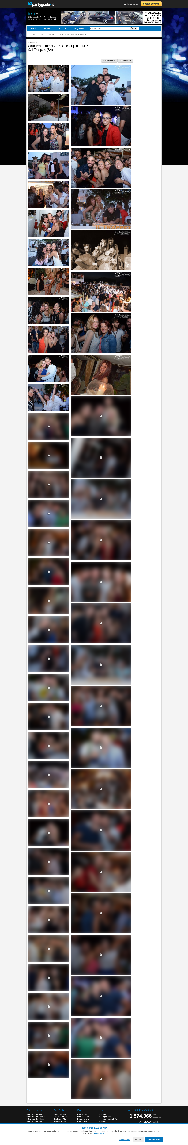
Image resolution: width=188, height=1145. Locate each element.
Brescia (53, 17)
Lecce (44, 19)
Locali (62, 28)
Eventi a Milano (83, 1119)
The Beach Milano (61, 1119)
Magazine (79, 28)
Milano (38, 19)
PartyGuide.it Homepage (41, 4)
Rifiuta (138, 1140)
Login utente (132, 4)
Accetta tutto (154, 1140)
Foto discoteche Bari (34, 1114)
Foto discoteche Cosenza (35, 1117)
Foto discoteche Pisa (34, 1121)
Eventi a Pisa (82, 1121)
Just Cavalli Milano (61, 1114)
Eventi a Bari (82, 1114)
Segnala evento (151, 4)
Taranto (46, 17)
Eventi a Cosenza (84, 1117)
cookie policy (99, 1134)
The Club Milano (60, 1121)
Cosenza (31, 19)
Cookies (102, 1121)
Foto (33, 28)
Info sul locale (125, 60)
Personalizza (124, 1140)
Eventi (47, 28)
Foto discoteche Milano (35, 1119)
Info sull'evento (109, 60)
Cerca (133, 28)
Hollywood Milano (60, 1117)
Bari (31, 13)
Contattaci (103, 1114)
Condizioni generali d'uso (108, 1119)
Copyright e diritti (105, 1117)
